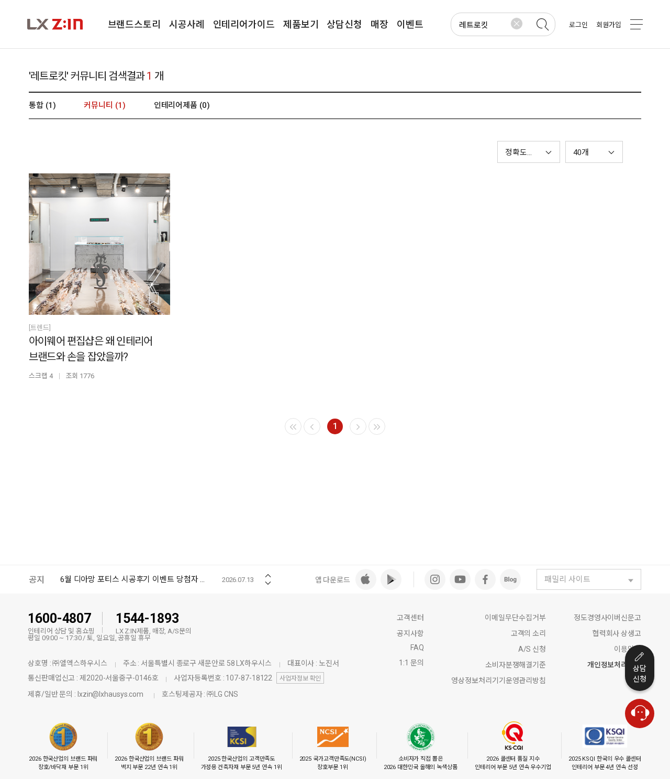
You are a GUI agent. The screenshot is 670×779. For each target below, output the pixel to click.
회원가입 (608, 25)
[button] (594, 152)
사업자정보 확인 (300, 678)
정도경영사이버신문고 (607, 617)
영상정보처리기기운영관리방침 (498, 680)
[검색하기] (542, 24)
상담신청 (639, 673)
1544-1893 (147, 618)
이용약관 (627, 649)
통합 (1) (42, 105)
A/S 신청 (532, 649)
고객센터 (410, 617)
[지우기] (516, 23)
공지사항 (410, 633)
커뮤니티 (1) (104, 105)
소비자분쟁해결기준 (515, 665)
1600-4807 (59, 618)
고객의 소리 (528, 633)
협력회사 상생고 (617, 633)
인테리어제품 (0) (182, 105)
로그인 (578, 25)
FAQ (417, 647)
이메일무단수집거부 (515, 617)
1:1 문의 (411, 663)
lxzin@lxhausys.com (110, 694)
